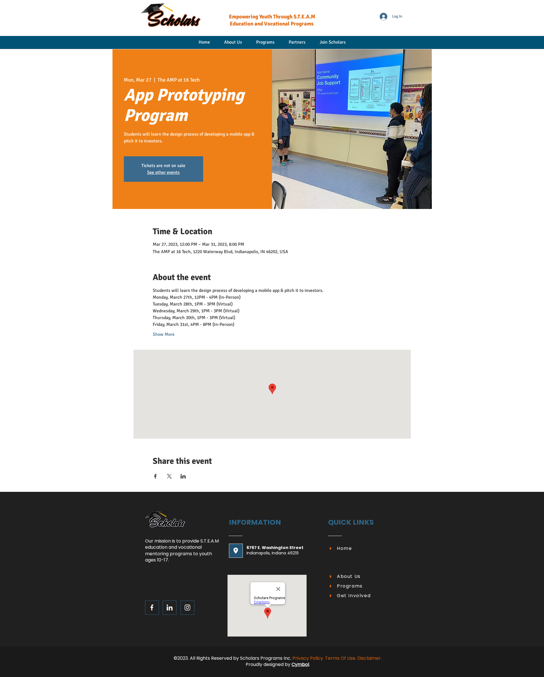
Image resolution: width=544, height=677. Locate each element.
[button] (333, 44)
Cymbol (300, 664)
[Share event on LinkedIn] (183, 476)
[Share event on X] (169, 476)
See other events (163, 172)
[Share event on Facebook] (155, 476)
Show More (164, 334)
